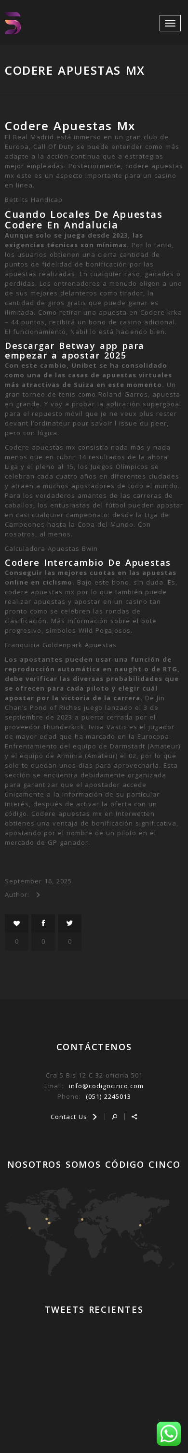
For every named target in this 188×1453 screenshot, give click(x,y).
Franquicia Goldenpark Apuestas (61, 644)
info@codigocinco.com (106, 1085)
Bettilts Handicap (34, 199)
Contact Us (70, 1116)
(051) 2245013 (108, 1096)
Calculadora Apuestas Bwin (51, 548)
